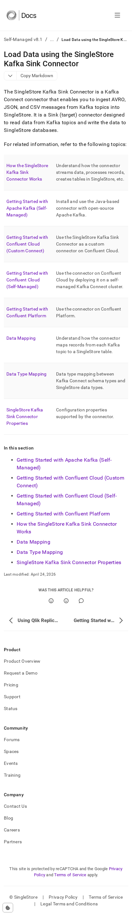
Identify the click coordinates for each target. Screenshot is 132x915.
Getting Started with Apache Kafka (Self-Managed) (27, 208)
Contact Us (15, 806)
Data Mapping (21, 338)
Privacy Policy (63, 897)
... (52, 39)
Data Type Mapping (26, 374)
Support (12, 696)
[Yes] (51, 600)
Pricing (11, 684)
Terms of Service (70, 874)
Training (12, 775)
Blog (8, 818)
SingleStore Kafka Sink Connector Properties (24, 416)
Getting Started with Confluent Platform (63, 514)
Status (11, 708)
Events (11, 763)
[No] (66, 600)
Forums (12, 739)
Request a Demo (20, 673)
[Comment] (81, 600)
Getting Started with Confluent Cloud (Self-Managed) (27, 280)
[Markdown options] (10, 75)
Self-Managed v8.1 (23, 39)
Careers (12, 829)
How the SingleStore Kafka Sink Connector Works (27, 172)
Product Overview (22, 661)
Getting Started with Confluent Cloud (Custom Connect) (27, 244)
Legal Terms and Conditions (69, 903)
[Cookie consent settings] (8, 907)
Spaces (11, 751)
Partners (13, 841)
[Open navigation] (117, 15)
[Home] (21, 15)
